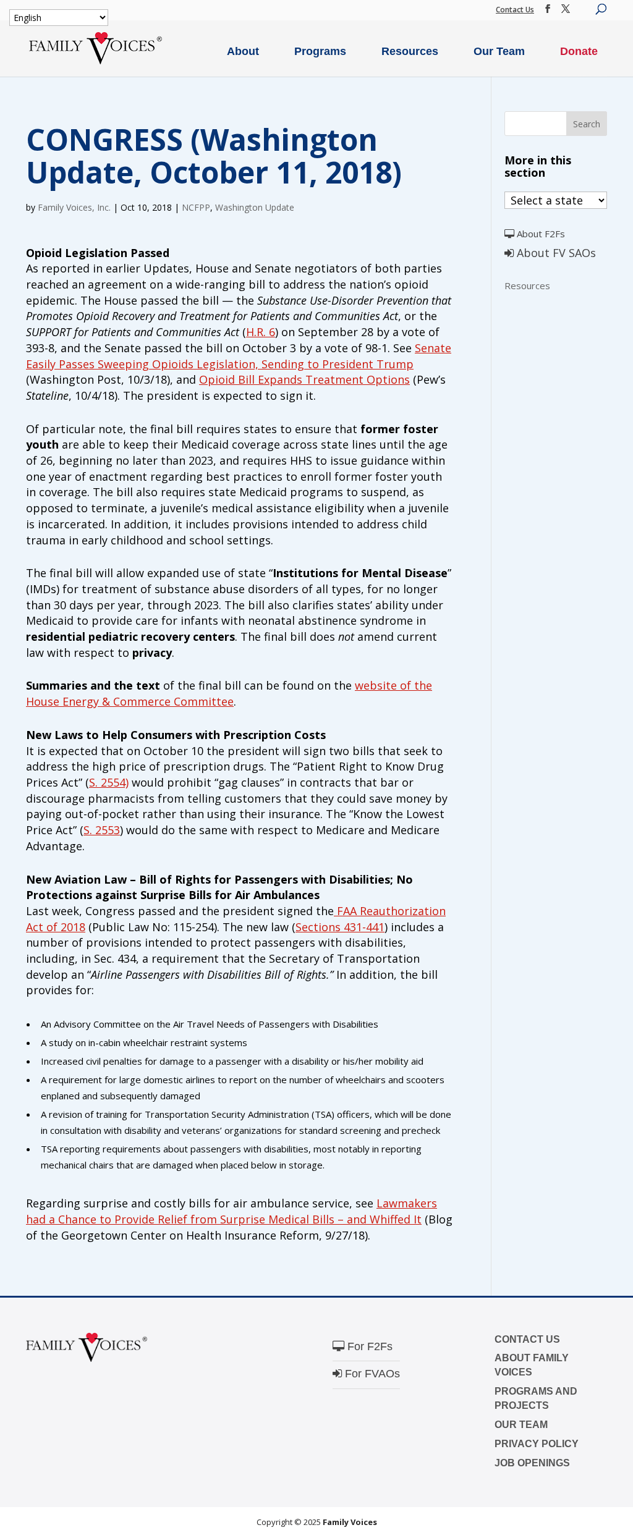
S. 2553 (101, 829)
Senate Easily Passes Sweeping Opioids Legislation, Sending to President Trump (238, 355)
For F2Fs (368, 1346)
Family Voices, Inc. (74, 207)
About (243, 51)
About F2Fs (539, 233)
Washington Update (254, 207)
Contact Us (515, 9)
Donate (579, 51)
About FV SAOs (555, 252)
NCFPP (196, 207)
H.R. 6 (260, 331)
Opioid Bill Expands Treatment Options (304, 379)
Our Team (499, 51)
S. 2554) (109, 782)
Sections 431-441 (339, 926)
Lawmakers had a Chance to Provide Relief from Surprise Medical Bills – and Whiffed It (231, 1211)
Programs (320, 51)
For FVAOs (371, 1373)
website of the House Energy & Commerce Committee (229, 693)
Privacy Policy (537, 1444)
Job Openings (532, 1463)
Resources (409, 51)
